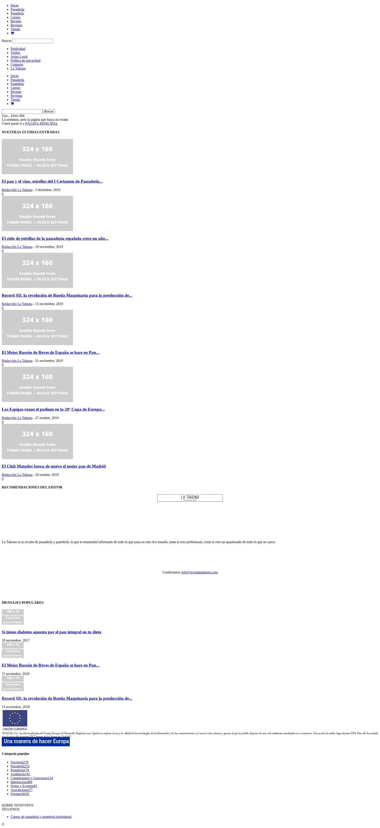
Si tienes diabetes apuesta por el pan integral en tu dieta (51, 632)
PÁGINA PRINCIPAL (41, 123)
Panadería (17, 9)
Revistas (16, 25)
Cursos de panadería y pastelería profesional (41, 817)
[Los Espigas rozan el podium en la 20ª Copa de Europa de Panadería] (37, 401)
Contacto (17, 64)
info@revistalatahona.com (199, 572)
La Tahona (18, 68)
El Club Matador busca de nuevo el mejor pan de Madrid (54, 466)
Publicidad (18, 49)
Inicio (14, 5)
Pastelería (17, 13)
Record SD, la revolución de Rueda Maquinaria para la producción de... (67, 295)
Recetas (16, 21)
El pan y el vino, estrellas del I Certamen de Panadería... (52, 181)
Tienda (15, 29)
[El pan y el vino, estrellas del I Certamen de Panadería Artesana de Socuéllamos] (37, 173)
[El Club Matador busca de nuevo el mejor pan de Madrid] (37, 458)
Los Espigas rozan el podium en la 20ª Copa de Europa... (53, 409)
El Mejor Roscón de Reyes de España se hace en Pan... (50, 352)
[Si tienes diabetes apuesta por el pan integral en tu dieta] (13, 623)
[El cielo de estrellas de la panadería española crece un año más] (37, 230)
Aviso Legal (19, 56)
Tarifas (15, 52)
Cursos (15, 17)
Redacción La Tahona (17, 190)
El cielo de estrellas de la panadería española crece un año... (55, 238)
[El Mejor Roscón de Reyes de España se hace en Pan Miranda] (37, 344)
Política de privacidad (25, 60)
